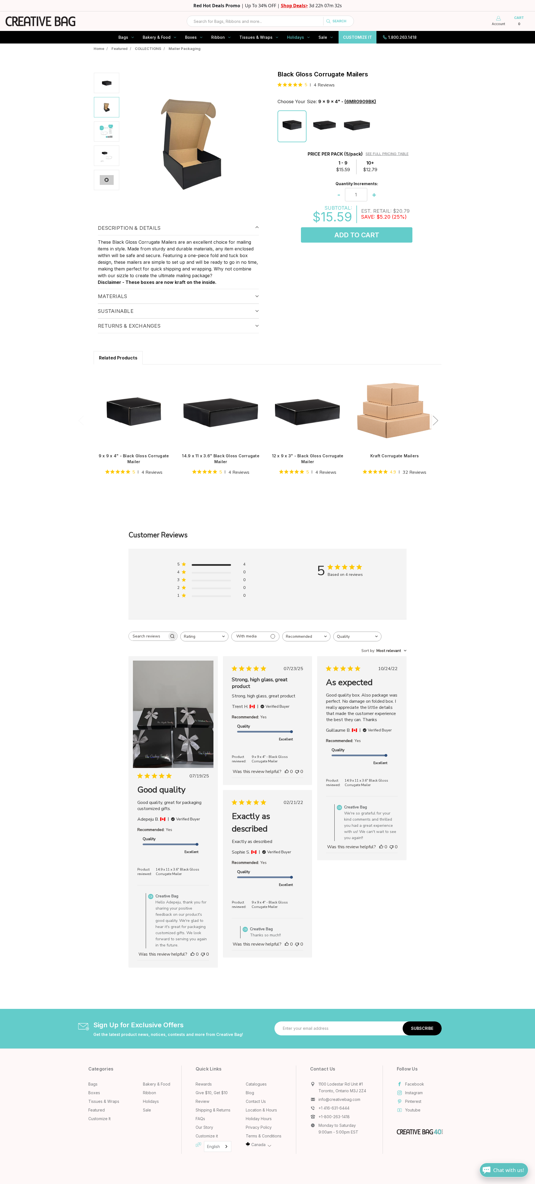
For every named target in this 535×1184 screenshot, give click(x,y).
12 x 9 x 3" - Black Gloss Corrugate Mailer (308, 458)
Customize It (357, 37)
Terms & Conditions (263, 1136)
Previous (80, 420)
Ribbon (218, 37)
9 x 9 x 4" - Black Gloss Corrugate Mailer (134, 458)
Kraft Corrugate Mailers (394, 455)
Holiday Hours (259, 1118)
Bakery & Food (157, 37)
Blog (250, 1092)
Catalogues (256, 1084)
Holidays (295, 37)
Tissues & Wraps (256, 37)
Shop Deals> (294, 6)
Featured (96, 1110)
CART (519, 21)
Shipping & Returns (213, 1110)
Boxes (191, 37)
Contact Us (256, 1101)
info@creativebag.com (339, 1099)
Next (435, 420)
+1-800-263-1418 (334, 1116)
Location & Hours (261, 1110)
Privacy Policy (259, 1127)
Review (202, 1101)
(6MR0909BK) (360, 101)
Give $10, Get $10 (212, 1092)
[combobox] (270, 21)
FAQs (200, 1118)
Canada (258, 1144)
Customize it (207, 1136)
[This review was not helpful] (203, 954)
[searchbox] (148, 636)
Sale (322, 37)
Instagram (414, 1092)
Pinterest (413, 1101)
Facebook (414, 1084)
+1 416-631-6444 (333, 1108)
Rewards (204, 1084)
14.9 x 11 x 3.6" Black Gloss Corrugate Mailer (220, 458)
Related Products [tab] (118, 358)
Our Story (204, 1127)
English (213, 1146)
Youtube (412, 1110)
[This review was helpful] (192, 954)
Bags (123, 37)
